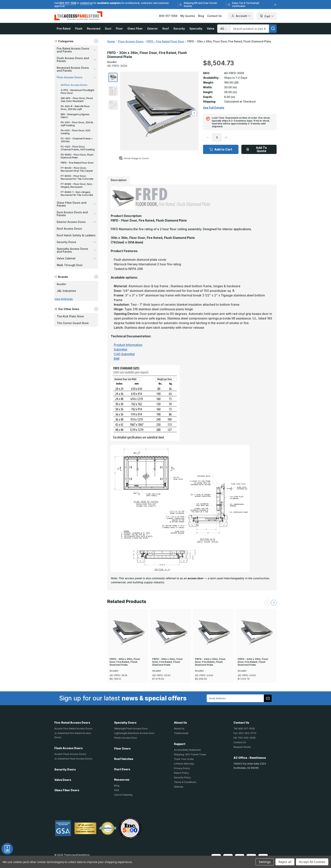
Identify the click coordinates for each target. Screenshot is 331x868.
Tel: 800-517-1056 (244, 728)
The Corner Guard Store (73, 323)
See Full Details (213, 107)
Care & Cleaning (123, 794)
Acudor (61, 284)
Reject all (285, 862)
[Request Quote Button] (7, 849)
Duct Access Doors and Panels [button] (72, 214)
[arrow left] (124, 113)
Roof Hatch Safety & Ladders (76, 235)
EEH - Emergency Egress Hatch (75, 116)
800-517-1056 (67, 3)
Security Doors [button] (66, 242)
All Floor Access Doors (74, 84)
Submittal (120, 349)
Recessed (93, 28)
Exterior (152, 28)
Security (179, 28)
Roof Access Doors (69, 228)
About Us (179, 728)
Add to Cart (223, 149)
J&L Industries (66, 290)
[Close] (275, 4)
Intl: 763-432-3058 (245, 737)
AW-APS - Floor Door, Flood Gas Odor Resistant (77, 100)
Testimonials (181, 733)
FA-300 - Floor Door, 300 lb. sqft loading (77, 124)
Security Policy (182, 777)
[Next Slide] (274, 603)
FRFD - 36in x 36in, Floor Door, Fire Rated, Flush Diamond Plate (125, 662)
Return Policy (181, 772)
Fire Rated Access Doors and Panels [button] (73, 50)
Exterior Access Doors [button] (71, 221)
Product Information (128, 345)
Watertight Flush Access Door (131, 728)
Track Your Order (184, 759)
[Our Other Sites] (96, 309)
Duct (108, 28)
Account (241, 15)
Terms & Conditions (185, 782)
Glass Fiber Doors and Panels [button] (71, 204)
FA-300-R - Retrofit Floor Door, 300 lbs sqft (75, 108)
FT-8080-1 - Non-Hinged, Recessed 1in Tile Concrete (77, 193)
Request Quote (242, 747)
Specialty (195, 28)
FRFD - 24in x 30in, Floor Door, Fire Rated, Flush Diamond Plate (210, 662)
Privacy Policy (182, 768)
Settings (265, 862)
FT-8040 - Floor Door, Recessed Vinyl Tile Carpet (77, 169)
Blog (201, 15)
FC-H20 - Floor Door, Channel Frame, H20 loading (78, 148)
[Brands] (96, 277)
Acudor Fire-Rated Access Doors (73, 728)
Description (118, 180)
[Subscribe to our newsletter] (268, 698)
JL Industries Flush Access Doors (73, 758)
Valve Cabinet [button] (66, 258)
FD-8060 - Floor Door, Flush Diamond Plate (77, 156)
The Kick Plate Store (70, 316)
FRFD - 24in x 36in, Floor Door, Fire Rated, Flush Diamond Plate (253, 662)
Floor (119, 28)
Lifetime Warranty (184, 763)
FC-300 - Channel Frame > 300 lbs (77, 140)
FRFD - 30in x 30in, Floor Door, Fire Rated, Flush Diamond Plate (167, 662)
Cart (267, 16)
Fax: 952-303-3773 (245, 733)
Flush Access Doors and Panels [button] (73, 59)
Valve (210, 28)
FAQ (116, 790)
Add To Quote (261, 149)
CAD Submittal (124, 354)
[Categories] (96, 41)
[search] (273, 28)
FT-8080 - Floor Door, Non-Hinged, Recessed (77, 185)
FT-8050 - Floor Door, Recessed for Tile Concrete (77, 177)
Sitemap (178, 786)
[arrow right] (194, 113)
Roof (165, 28)
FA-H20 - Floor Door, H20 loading (75, 132)
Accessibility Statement (187, 749)
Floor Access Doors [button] (69, 77)
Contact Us (214, 15)
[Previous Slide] (267, 603)
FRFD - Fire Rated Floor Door (77, 162)
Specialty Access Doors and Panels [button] (72, 250)
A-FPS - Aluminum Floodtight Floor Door (77, 91)
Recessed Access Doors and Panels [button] (73, 69)
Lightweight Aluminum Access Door (134, 733)
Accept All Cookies (312, 862)
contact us (86, 3)
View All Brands (63, 298)
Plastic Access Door (125, 737)
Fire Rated (63, 28)
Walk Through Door (70, 265)
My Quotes (187, 15)
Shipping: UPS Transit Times (190, 754)
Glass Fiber (135, 28)
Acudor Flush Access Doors (70, 754)
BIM (116, 359)
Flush (78, 28)
